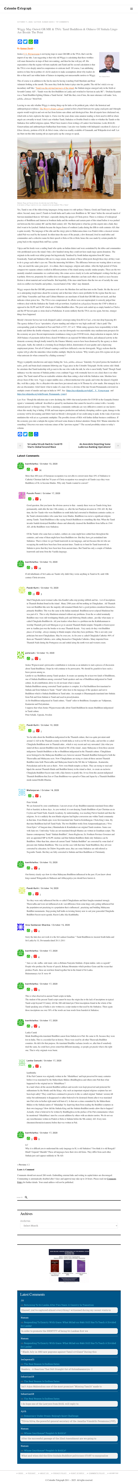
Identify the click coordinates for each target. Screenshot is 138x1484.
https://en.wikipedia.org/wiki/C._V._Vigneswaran (88, 390)
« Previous (21, 1164)
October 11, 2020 (24, 22)
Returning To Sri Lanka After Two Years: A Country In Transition (59, 1305)
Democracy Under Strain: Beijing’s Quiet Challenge (51, 1415)
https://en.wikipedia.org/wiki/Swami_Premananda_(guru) (41, 393)
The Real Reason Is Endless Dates (41, 1364)
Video (20, 1473)
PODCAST (32, 1473)
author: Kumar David (44, 22)
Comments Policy (97, 1473)
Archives (25, 1220)
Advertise (113, 1473)
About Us (44, 1473)
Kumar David (26, 48)
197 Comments (62, 22)
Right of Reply (77, 1473)
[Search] (25, 1197)
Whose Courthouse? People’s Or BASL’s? (45, 1433)
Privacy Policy (60, 1473)
